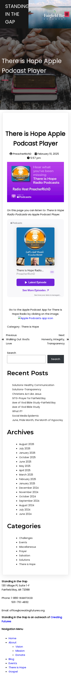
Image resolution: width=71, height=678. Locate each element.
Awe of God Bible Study (26, 407)
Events (23, 542)
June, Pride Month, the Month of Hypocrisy (37, 420)
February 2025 (27, 479)
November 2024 (28, 492)
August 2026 (26, 444)
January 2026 (27, 453)
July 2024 (25, 509)
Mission (20, 651)
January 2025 (27, 483)
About (13, 642)
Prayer (23, 551)
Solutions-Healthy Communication (33, 385)
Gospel (13, 671)
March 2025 (26, 474)
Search (11, 353)
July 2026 (24, 448)
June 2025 (25, 461)
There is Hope (30, 326)
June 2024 (25, 514)
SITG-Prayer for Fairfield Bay (29, 398)
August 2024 (26, 505)
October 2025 (27, 457)
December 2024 (29, 488)
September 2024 (29, 501)
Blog (11, 659)
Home (12, 638)
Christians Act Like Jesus (26, 394)
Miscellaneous (27, 547)
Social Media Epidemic (25, 415)
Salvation (24, 555)
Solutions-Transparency (26, 389)
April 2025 (25, 470)
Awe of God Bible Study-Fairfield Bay (34, 402)
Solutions (24, 560)
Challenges (26, 538)
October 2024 (27, 496)
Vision (19, 646)
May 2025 (25, 466)
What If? (17, 411)
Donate (20, 655)
